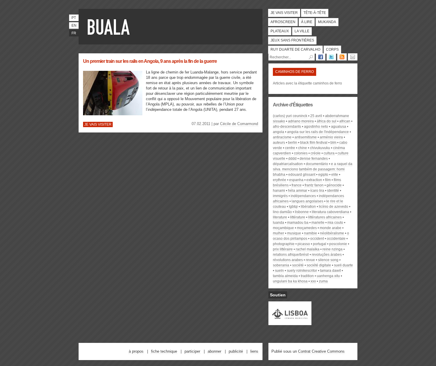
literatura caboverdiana (330, 212)
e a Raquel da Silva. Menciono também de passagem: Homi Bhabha (312, 169)
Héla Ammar (297, 190)
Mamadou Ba (297, 222)
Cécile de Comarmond (239, 124)
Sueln (279, 270)
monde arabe (330, 228)
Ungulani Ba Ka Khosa (290, 281)
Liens (254, 351)
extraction (314, 180)
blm (333, 142)
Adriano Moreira (301, 121)
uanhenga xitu (328, 276)
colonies (301, 153)
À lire (306, 22)
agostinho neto (316, 126)
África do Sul (326, 121)
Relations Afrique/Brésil (291, 254)
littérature (297, 217)
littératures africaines (325, 217)
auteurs (279, 142)
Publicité (236, 351)
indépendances (303, 196)
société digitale (319, 265)
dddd (292, 158)
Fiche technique (164, 351)
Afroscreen (282, 22)
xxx (313, 281)
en (74, 25)
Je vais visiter (284, 13)
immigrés (280, 196)
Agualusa (338, 126)
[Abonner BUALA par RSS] (342, 56)
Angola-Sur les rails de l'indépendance (318, 132)
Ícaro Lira (317, 190)
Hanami (279, 190)
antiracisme (282, 137)
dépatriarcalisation (288, 164)
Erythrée (279, 180)
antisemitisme (306, 137)
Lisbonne (302, 212)
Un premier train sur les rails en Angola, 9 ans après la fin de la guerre (150, 61)
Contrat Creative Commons (321, 351)
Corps (332, 49)
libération (308, 206)
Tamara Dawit (330, 270)
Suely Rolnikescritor (302, 270)
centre (290, 148)
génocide (334, 185)
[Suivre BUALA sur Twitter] (331, 56)
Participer (192, 351)
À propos (136, 351)
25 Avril (316, 116)
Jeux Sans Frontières (292, 40)
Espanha (296, 180)
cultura (329, 153)
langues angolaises (307, 201)
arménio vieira (331, 137)
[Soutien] (289, 322)
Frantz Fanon (314, 185)
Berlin (292, 142)
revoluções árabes (327, 254)
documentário (317, 164)
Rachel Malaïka (307, 249)
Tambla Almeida (285, 276)
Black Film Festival (313, 142)
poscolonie (338, 244)
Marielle (317, 222)
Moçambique (283, 228)
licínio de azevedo (333, 206)
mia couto (335, 222)
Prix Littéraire (283, 249)
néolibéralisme (332, 233)
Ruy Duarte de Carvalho (295, 49)
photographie (284, 244)
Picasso (303, 244)
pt (73, 18)
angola (278, 132)
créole (316, 153)
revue (310, 260)
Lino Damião (282, 212)
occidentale (336, 238)
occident (317, 238)
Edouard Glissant (301, 174)
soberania (281, 265)
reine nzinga (332, 249)
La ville (302, 31)
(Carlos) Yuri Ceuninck (290, 116)
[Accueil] (110, 27)
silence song (328, 260)
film (328, 180)
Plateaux (279, 31)
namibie (310, 233)
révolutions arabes (288, 260)
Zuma (323, 281)
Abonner (214, 351)
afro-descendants (287, 126)
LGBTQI (293, 206)
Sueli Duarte (343, 265)
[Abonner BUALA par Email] (352, 56)
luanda (278, 222)
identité (333, 190)
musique (294, 233)
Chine (302, 148)
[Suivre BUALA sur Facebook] (320, 56)
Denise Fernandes (314, 158)
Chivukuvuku (320, 148)
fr (73, 33)
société (298, 265)
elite (334, 174)
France (297, 185)
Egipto (323, 174)
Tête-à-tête (314, 13)
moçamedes (307, 228)
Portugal (319, 244)
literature (280, 217)
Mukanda (327, 22)
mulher (278, 233)
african (344, 121)
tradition (307, 276)
